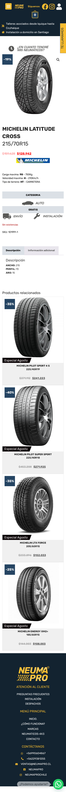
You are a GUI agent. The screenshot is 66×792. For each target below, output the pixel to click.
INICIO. (33, 718)
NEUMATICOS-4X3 (33, 733)
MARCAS (33, 729)
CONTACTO (33, 739)
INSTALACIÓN (33, 699)
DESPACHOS (33, 703)
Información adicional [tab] (41, 250)
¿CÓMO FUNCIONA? (33, 723)
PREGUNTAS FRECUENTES (33, 694)
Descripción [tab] (13, 250)
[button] (8, 6)
